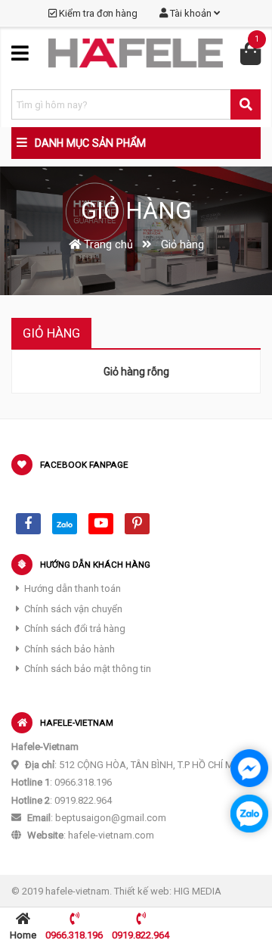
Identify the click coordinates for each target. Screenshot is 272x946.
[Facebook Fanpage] (28, 523)
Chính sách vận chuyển (73, 609)
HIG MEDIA (197, 891)
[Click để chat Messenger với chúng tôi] (249, 768)
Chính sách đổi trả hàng (74, 628)
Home (23, 935)
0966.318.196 (74, 935)
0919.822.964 (140, 935)
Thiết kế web (141, 891)
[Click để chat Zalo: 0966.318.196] (249, 813)
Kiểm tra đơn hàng (97, 13)
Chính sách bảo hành (69, 649)
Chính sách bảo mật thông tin (87, 668)
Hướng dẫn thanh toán (72, 588)
